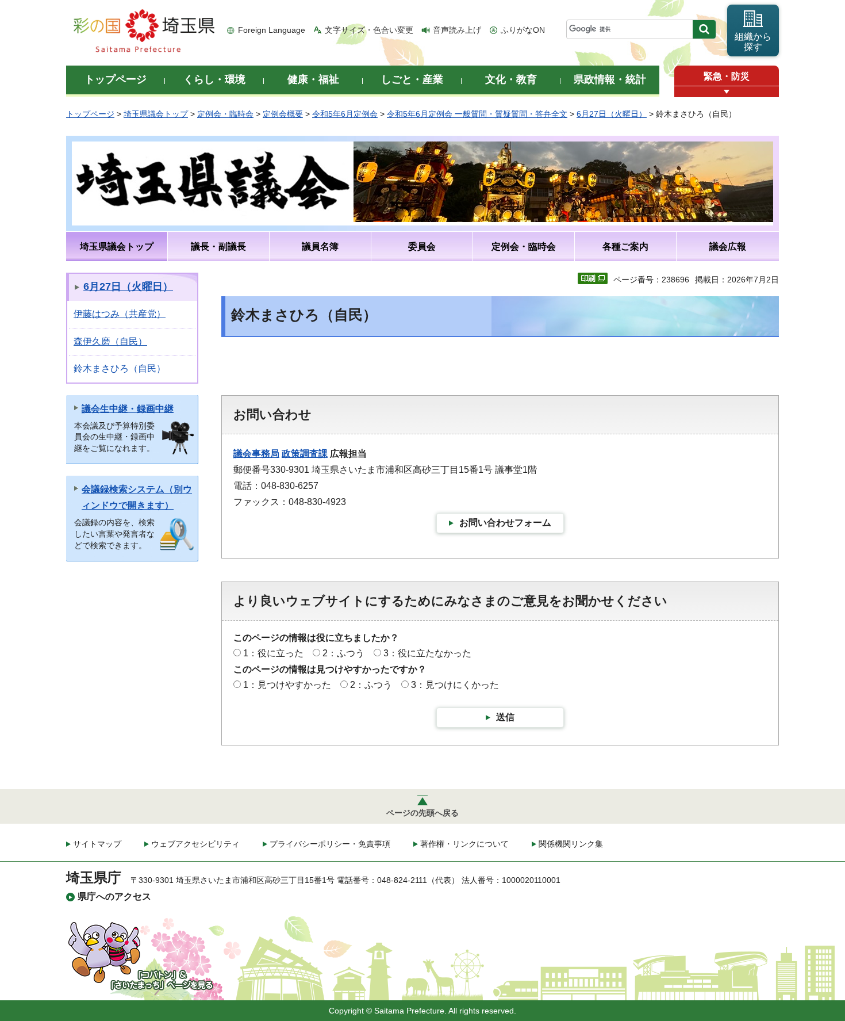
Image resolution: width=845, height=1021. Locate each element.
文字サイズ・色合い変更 (369, 30)
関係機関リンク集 (571, 843)
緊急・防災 (727, 76)
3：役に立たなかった (427, 653)
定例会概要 (283, 113)
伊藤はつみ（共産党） (120, 314)
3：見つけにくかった (455, 685)
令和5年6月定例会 (345, 113)
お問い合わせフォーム (505, 522)
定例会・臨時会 (225, 113)
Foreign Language (271, 30)
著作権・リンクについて (464, 843)
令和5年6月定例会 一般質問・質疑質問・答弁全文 (477, 113)
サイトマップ (97, 843)
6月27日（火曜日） (612, 113)
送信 (505, 717)
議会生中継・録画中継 (128, 409)
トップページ (90, 113)
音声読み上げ (457, 30)
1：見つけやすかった (287, 685)
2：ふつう (343, 653)
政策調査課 (305, 453)
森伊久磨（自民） (110, 341)
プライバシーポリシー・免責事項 (330, 843)
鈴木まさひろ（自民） (120, 368)
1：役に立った (273, 653)
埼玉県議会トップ (156, 113)
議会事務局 (256, 453)
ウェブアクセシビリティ (195, 843)
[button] (726, 91)
